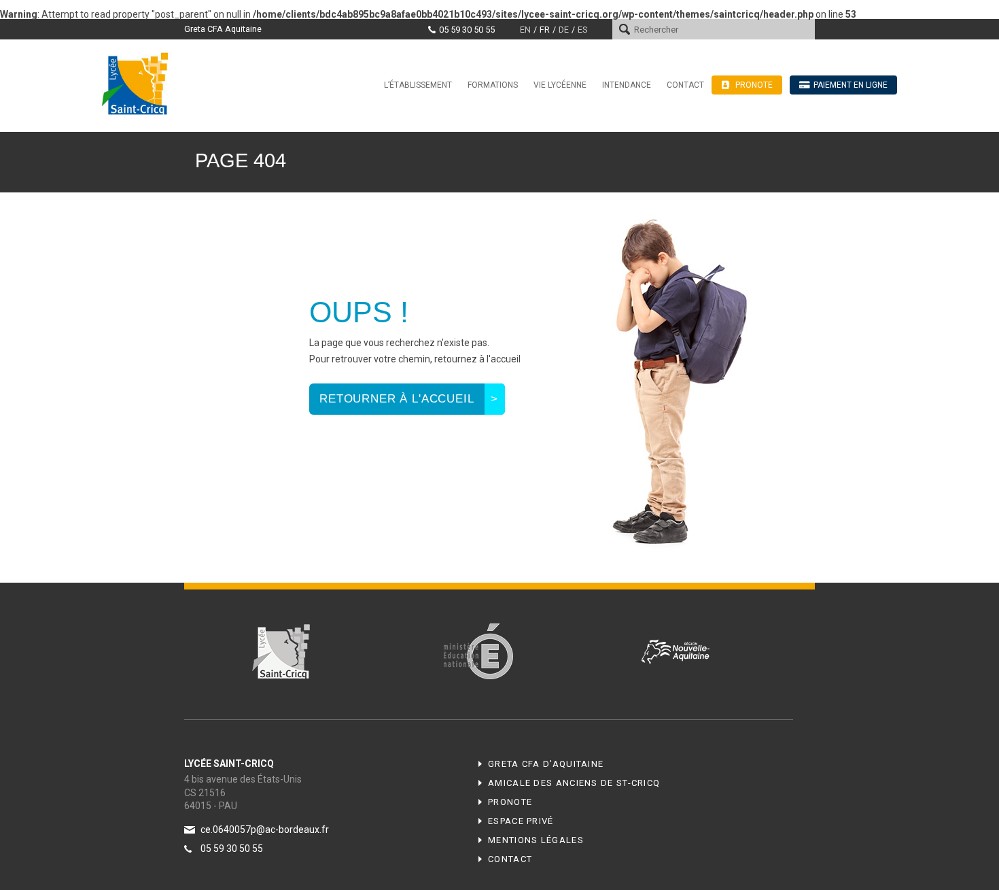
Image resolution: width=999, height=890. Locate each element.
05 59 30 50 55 (467, 29)
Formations (493, 85)
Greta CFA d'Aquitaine (545, 764)
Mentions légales (536, 840)
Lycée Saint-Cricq (139, 83)
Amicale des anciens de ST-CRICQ (574, 783)
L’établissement (418, 85)
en (525, 29)
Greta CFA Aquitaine (223, 29)
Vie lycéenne (559, 85)
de (564, 29)
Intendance (626, 85)
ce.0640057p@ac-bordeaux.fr (264, 829)
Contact (685, 85)
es (582, 29)
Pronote (510, 802)
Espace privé (521, 821)
